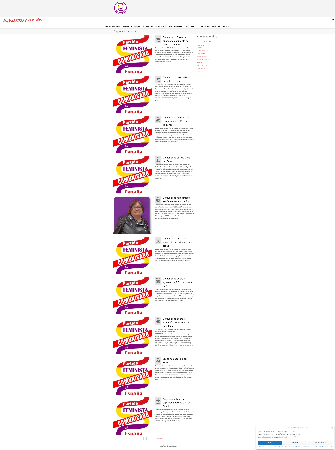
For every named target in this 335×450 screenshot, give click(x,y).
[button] (331, 428)
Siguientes (159, 438)
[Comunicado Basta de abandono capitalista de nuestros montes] (132, 54)
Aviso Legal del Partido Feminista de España (321, 446)
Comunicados (189, 26)
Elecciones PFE (175, 26)
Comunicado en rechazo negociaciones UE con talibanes (176, 121)
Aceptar (270, 442)
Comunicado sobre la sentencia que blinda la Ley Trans (177, 242)
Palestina (199, 62)
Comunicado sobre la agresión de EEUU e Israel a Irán (177, 282)
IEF (198, 26)
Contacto (226, 26)
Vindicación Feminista (203, 59)
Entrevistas (200, 71)
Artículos (200, 47)
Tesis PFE (150, 26)
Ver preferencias (320, 442)
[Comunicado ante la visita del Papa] (132, 174)
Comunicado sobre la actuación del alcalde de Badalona (176, 322)
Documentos (200, 45)
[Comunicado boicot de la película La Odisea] (132, 94)
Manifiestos (201, 53)
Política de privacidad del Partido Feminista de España (297, 446)
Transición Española (203, 65)
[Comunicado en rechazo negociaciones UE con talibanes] (132, 134)
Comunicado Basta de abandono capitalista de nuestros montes (176, 41)
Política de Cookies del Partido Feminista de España (270, 446)
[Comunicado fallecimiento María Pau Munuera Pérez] (132, 215)
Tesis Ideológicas (202, 56)
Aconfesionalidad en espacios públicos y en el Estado (176, 403)
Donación (216, 26)
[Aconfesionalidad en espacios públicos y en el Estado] (132, 416)
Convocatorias (201, 68)
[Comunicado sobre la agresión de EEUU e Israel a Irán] (132, 295)
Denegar (295, 442)
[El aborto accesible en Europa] (132, 376)
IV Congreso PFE (137, 26)
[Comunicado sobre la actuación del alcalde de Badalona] (132, 335)
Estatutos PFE (161, 26)
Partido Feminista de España (22, 19)
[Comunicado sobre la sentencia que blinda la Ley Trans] (132, 255)
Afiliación (205, 26)
